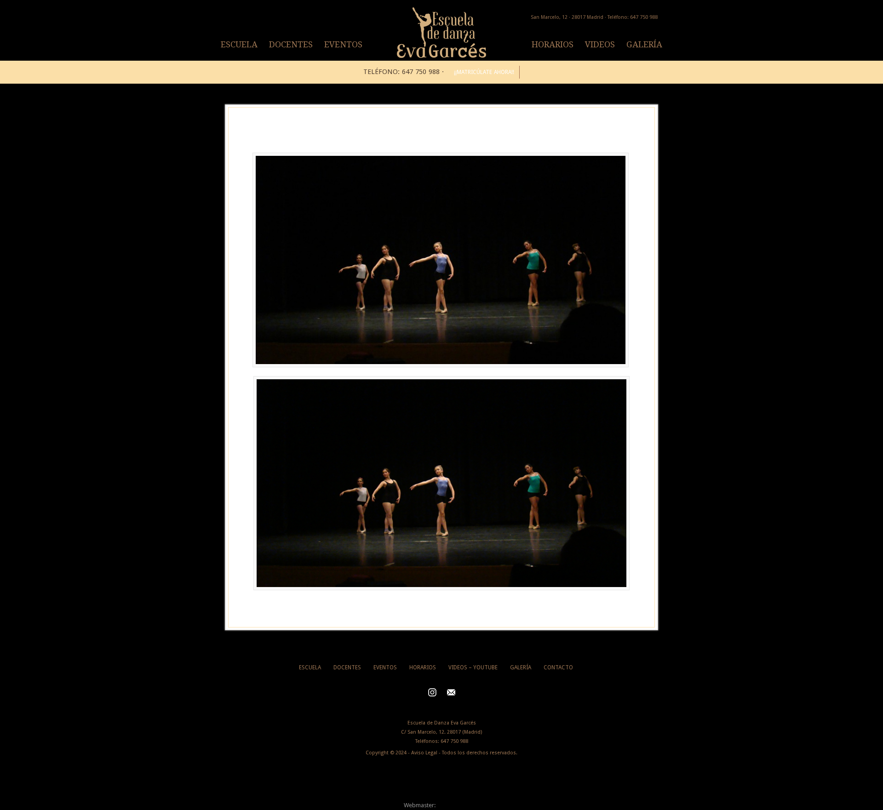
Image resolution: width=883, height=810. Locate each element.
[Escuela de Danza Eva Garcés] (441, 55)
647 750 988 (454, 741)
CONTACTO (558, 667)
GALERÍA (644, 44)
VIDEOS (600, 44)
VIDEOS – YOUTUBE (473, 667)
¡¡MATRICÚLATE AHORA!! (484, 72)
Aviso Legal (424, 753)
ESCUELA (239, 44)
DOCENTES (291, 44)
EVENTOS (343, 44)
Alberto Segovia (458, 805)
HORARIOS (552, 44)
